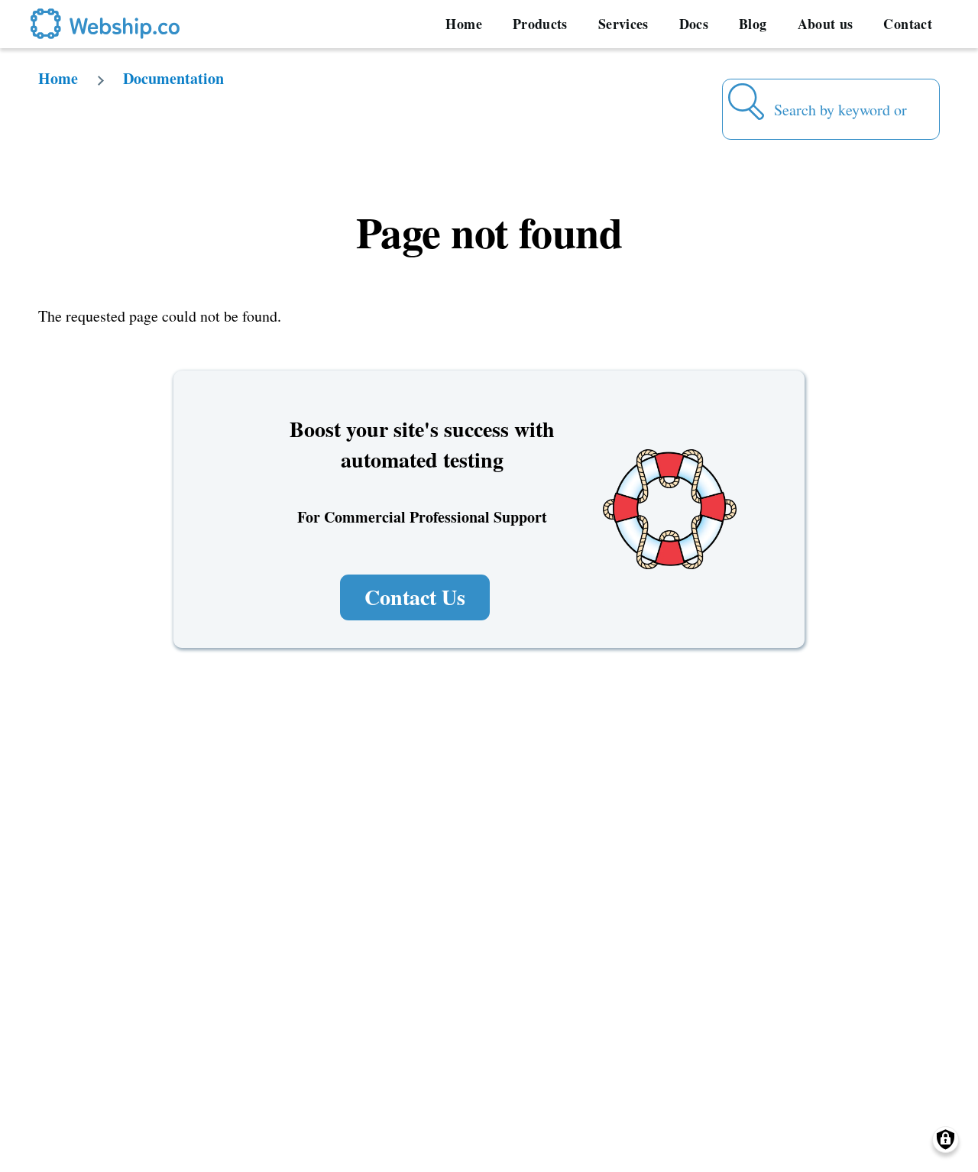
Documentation (173, 78)
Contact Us (414, 597)
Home (58, 78)
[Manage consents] (945, 1139)
